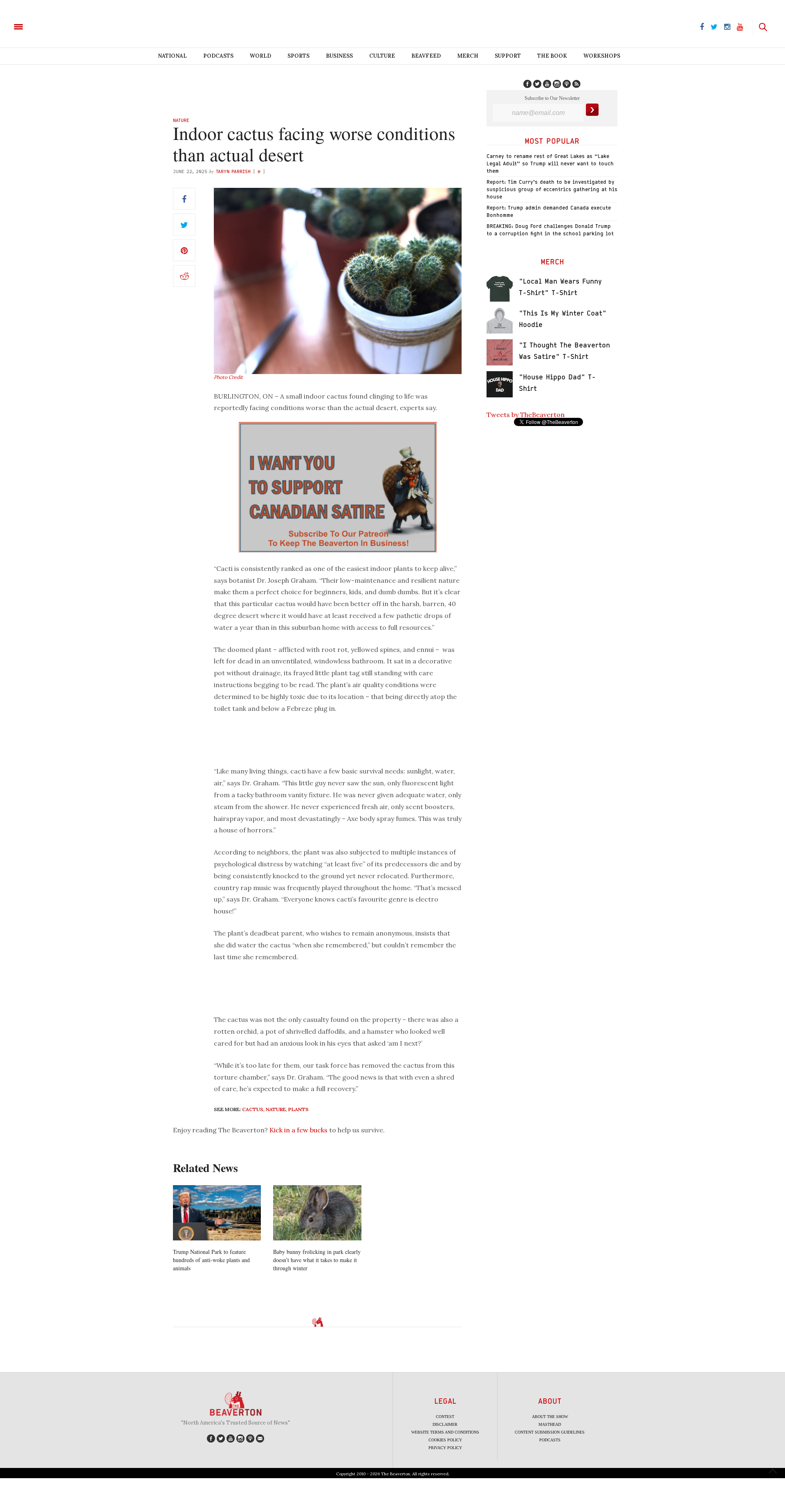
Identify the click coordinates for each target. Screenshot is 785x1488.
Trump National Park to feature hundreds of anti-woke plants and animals (211, 1260)
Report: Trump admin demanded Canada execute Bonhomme (549, 211)
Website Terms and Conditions (445, 1432)
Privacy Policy (445, 1447)
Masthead (549, 1424)
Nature (181, 120)
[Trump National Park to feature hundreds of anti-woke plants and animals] (217, 1212)
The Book (552, 55)
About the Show (550, 1416)
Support (508, 55)
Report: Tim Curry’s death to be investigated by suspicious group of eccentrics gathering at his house (552, 189)
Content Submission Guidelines (550, 1432)
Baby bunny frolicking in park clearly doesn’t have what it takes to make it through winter (317, 1260)
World (260, 55)
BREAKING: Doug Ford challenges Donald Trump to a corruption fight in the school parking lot (550, 230)
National (172, 55)
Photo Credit (228, 377)
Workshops (601, 55)
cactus (252, 1109)
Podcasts (218, 55)
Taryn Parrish (233, 171)
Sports (298, 55)
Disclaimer (445, 1424)
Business (339, 55)
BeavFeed (426, 55)
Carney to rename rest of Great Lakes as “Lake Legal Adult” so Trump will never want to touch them (550, 163)
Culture (382, 55)
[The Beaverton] (46, 26)
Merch (467, 55)
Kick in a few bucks (298, 1130)
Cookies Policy (445, 1440)
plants (298, 1109)
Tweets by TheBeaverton (526, 414)
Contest (445, 1416)
